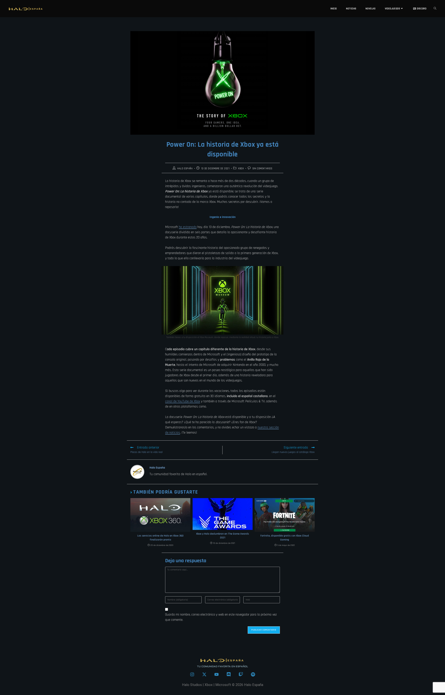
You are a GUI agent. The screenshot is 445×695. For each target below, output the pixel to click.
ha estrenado (188, 227)
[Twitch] (240, 674)
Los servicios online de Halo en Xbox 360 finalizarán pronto (160, 537)
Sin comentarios (262, 168)
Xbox (241, 168)
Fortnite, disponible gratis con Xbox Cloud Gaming (284, 537)
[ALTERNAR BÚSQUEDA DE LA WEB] (435, 8)
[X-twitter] (204, 674)
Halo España (185, 168)
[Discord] (228, 674)
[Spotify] (253, 674)
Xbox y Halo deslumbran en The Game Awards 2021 (222, 535)
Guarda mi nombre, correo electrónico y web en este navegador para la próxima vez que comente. (221, 617)
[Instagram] (192, 674)
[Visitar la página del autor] (137, 471)
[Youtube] (216, 674)
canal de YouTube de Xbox (182, 401)
